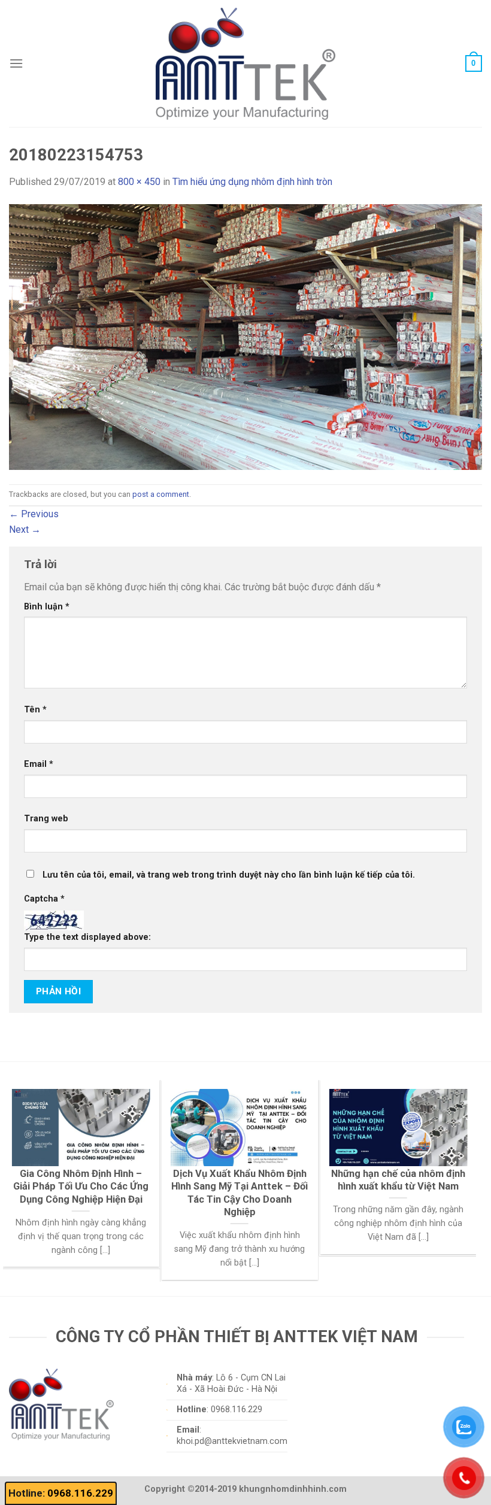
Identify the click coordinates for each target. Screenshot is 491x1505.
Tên (35, 710)
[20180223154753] (245, 336)
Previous (34, 514)
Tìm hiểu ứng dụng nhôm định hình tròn (252, 181)
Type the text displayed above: (87, 937)
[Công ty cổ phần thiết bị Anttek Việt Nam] (245, 63)
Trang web (46, 819)
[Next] (452, 1157)
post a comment (160, 494)
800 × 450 (139, 181)
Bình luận (46, 607)
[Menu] (16, 63)
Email (38, 764)
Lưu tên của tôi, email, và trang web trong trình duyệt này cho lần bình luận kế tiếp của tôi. (229, 875)
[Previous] (26, 1157)
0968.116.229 (80, 1493)
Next (25, 529)
